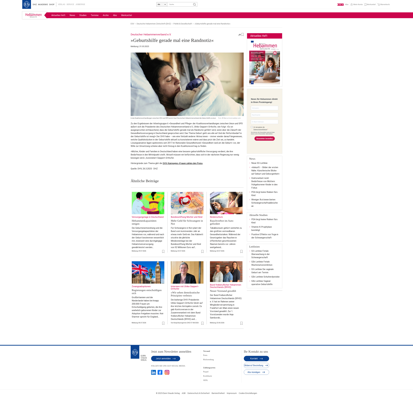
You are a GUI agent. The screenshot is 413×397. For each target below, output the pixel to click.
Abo (115, 15)
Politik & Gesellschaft (182, 24)
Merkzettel (126, 15)
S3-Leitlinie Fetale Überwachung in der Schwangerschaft (260, 254)
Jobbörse (80, 4)
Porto (205, 355)
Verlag (61, 4)
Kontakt (254, 358)
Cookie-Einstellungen (248, 393)
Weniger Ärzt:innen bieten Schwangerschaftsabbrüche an (264, 202)
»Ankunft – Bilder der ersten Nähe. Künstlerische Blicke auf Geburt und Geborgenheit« (265, 170)
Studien (82, 15)
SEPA (205, 380)
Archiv (106, 15)
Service (70, 4)
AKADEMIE (43, 4)
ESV (132, 24)
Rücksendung (208, 359)
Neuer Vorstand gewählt (223, 290)
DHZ (35, 4)
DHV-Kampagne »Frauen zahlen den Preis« (183, 163)
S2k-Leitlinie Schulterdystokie (265, 276)
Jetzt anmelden (163, 358)
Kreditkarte (207, 376)
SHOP (51, 4)
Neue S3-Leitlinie (259, 163)
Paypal (205, 372)
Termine (95, 15)
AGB (184, 393)
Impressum (232, 393)
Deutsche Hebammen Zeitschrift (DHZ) (154, 24)
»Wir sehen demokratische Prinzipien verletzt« (185, 294)
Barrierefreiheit (218, 393)
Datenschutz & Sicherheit (199, 393)
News (72, 15)
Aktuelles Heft (58, 15)
